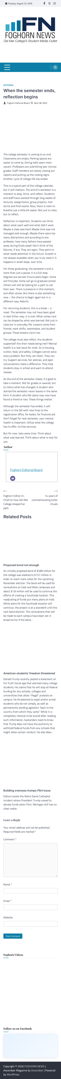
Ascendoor (37, 1070)
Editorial (8, 85)
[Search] (55, 67)
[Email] (12, 478)
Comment (9, 839)
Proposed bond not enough (21, 565)
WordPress (13, 1074)
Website (8, 917)
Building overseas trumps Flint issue (26, 790)
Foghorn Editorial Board (18, 103)
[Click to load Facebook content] (30, 1046)
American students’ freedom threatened (29, 673)
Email (7, 901)
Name (7, 884)
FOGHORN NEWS (34, 1066)
